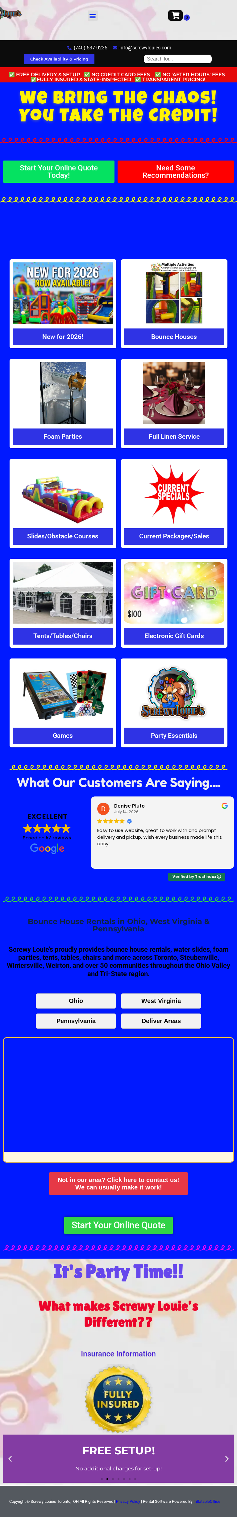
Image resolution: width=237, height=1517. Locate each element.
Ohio (76, 1000)
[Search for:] (178, 58)
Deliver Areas (161, 1021)
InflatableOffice (206, 1501)
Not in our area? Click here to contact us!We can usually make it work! (118, 1183)
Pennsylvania (76, 1021)
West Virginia (161, 1000)
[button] (93, 15)
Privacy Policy (128, 1501)
